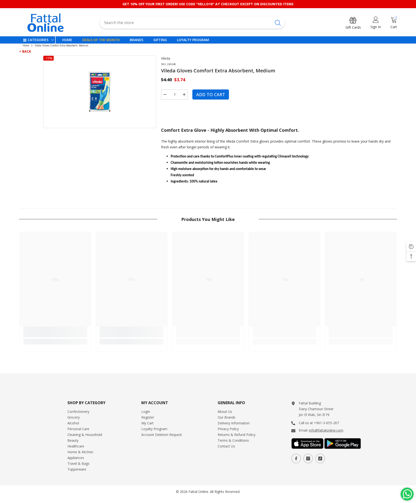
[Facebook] (296, 458)
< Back (25, 51)
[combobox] (185, 23)
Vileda (165, 58)
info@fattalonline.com (326, 430)
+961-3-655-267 (326, 423)
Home (26, 45)
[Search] (192, 23)
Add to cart (210, 94)
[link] (55, 332)
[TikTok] (320, 458)
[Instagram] (308, 458)
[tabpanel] (99, 92)
